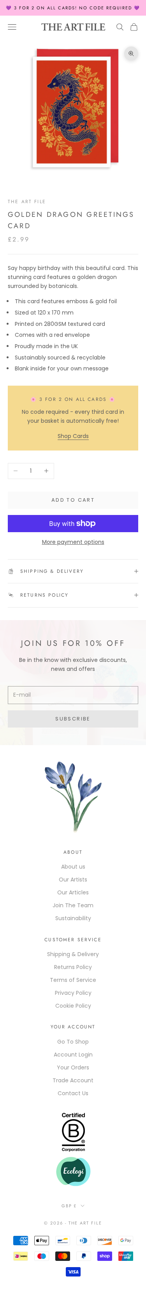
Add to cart (73, 500)
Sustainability (73, 918)
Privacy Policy (73, 993)
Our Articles (73, 892)
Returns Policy (73, 967)
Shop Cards (73, 436)
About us (73, 867)
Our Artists (73, 879)
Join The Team (73, 905)
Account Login (73, 1054)
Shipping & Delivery (73, 954)
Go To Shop (73, 1042)
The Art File (27, 201)
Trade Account (73, 1080)
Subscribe (72, 718)
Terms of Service (73, 980)
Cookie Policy (73, 1006)
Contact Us (73, 1093)
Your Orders (73, 1067)
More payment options (73, 542)
